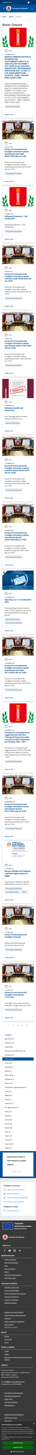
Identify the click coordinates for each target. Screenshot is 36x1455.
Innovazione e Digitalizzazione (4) (15, 1087)
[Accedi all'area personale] (28, 2)
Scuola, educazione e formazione (15, 1293)
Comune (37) (9, 1059)
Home (4, 16)
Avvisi (10, 51)
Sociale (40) (8, 1128)
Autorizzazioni (9, 1324)
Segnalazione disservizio (12, 1396)
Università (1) (9, 1144)
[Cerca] (32, 8)
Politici (6, 1272)
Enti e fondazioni (9, 1269)
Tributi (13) (8, 1136)
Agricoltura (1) (9, 1039)
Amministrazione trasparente (14, 1414)
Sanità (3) (8, 1115)
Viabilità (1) (8, 1148)
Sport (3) (7, 1132)
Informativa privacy (10, 1418)
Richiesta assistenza (11, 1402)
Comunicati (8, 1339)
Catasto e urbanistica (11, 1300)
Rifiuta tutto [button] (18, 1447)
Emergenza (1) (9, 1079)
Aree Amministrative (11, 1262)
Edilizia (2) (8, 1071)
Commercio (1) (9, 1055)
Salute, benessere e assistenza (14, 1321)
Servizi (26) (8, 1124)
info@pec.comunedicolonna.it (14, 1382)
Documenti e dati (10, 1278)
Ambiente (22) (9, 1043)
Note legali (7, 1421)
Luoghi (6, 1351)
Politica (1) (8, 1111)
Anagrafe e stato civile (11, 1287)
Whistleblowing (9, 1405)
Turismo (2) (8, 1140)
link (8, 1439)
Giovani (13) (8, 1083)
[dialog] (18, 1438)
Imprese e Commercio (11, 1297)
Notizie (6, 1336)
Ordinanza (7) (9, 1103)
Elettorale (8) (9, 1075)
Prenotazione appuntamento (13, 1393)
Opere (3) (8, 1099)
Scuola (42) (8, 1120)
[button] (18, 1451)
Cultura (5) (8, 1063)
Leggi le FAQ (8, 1399)
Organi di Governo (10, 1259)
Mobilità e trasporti (10, 1303)
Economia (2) (9, 1067)
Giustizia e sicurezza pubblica (13, 1312)
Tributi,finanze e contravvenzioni (15, 1315)
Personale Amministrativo (12, 1275)
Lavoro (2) (8, 1091)
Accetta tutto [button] (18, 1443)
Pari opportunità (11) (11, 1107)
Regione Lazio (7, 2)
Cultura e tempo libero (11, 1290)
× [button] (34, 1423)
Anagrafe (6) (9, 1047)
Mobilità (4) (8, 1095)
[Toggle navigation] (4, 8)
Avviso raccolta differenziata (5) (15, 1051)
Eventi (6, 1354)
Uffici (6, 1266)
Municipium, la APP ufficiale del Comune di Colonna (18, 1358)
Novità (11, 16)
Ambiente (7, 1318)
